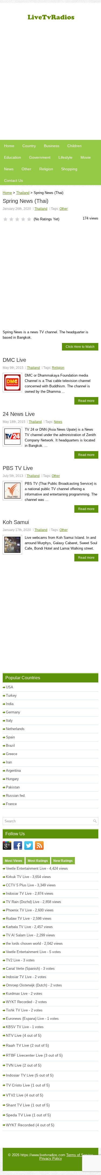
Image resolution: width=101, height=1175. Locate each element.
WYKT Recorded (19, 1002)
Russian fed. (16, 796)
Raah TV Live (17, 1045)
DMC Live (14, 360)
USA (9, 687)
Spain (10, 737)
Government (39, 157)
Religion (46, 169)
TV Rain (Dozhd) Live (22, 902)
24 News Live (19, 414)
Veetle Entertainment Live (26, 868)
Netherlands (15, 729)
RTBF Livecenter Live (24, 1055)
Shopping (69, 169)
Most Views (13, 861)
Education (12, 157)
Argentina (13, 771)
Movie (86, 157)
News (8, 169)
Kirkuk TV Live (17, 877)
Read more (86, 401)
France (11, 804)
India (9, 704)
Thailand (22, 193)
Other (26, 169)
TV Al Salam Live (19, 935)
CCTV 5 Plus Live (20, 885)
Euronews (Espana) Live (25, 1019)
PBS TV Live (18, 468)
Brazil (10, 746)
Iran (9, 762)
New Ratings (63, 861)
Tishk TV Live (17, 1010)
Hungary (12, 779)
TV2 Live (13, 960)
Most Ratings (38, 861)
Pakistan (13, 787)
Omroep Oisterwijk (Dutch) (26, 985)
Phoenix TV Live (19, 910)
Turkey (11, 695)
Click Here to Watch (80, 347)
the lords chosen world (23, 944)
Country (29, 146)
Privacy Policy (50, 1158)
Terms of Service (79, 1155)
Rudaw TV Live (18, 918)
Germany (13, 712)
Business (51, 146)
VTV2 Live (14, 1095)
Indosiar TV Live (19, 893)
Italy (9, 721)
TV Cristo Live (18, 1085)
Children (74, 146)
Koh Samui (16, 522)
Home (9, 146)
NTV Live (14, 1035)
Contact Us (13, 180)
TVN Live (14, 1065)
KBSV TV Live (17, 1027)
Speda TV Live (18, 1115)
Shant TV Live (18, 1105)
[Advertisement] (50, 82)
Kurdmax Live (16, 994)
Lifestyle (65, 157)
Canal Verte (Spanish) (23, 969)
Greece (11, 754)
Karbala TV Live (18, 927)
